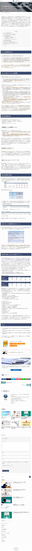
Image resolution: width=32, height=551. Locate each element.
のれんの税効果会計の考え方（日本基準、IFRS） (16, 352)
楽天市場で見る (21, 343)
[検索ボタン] (31, 1)
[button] (3, 379)
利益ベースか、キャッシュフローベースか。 (11, 39)
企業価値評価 (4, 529)
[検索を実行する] (30, 477)
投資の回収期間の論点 (7, 35)
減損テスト (4, 525)
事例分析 (3, 535)
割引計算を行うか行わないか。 (9, 38)
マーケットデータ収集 (5, 533)
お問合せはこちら (16, 369)
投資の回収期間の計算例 (7, 40)
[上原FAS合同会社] (16, 1)
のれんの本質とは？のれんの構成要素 (9, 34)
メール (3, 455)
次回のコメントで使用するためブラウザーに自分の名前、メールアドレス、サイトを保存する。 (15, 461)
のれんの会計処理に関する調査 (9, 259)
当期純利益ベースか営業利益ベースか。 (10, 37)
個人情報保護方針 (16, 548)
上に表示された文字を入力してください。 (7, 465)
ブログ (3, 538)
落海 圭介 (5, 399)
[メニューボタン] (1, 1)
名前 (3, 452)
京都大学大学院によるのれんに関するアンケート (11, 43)
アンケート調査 (9, 228)
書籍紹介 (3, 540)
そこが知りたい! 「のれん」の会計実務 (15, 341)
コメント (3, 441)
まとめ (5, 44)
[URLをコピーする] (28, 379)
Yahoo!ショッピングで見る (13, 345)
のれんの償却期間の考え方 (8, 33)
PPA (2, 8)
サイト (3, 458)
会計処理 (3, 531)
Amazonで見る (13, 343)
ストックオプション (5, 523)
